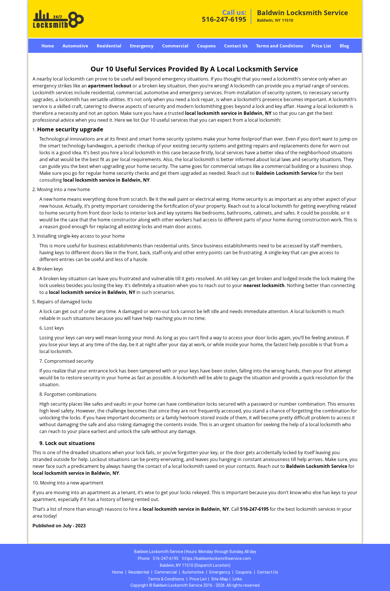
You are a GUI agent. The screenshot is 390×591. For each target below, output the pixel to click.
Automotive (75, 46)
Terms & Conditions (166, 579)
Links (237, 579)
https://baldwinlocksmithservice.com (216, 558)
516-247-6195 (224, 19)
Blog (344, 46)
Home (47, 46)
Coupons (206, 46)
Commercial (175, 46)
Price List (321, 46)
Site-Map (219, 579)
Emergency (142, 46)
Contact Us (236, 46)
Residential (109, 46)
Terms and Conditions (279, 46)
